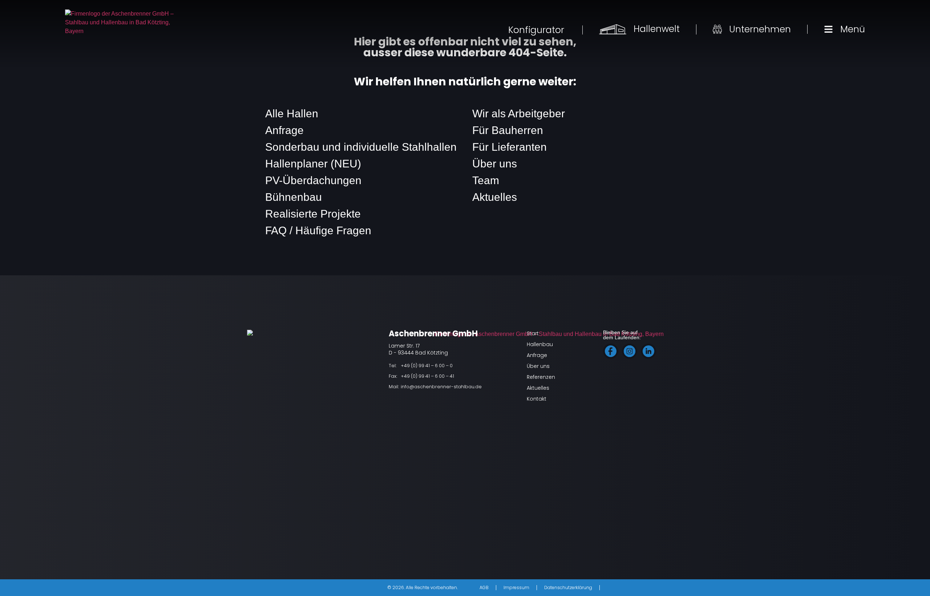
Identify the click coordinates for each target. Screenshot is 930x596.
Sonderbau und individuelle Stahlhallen (361, 147)
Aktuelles (494, 197)
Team (485, 180)
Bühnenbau (293, 197)
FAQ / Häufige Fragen (318, 230)
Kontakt (536, 398)
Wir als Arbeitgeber (518, 113)
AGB (484, 587)
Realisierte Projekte (313, 214)
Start (533, 333)
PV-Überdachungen (313, 180)
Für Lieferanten (509, 147)
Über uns (494, 164)
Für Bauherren (507, 130)
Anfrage (284, 130)
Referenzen (541, 377)
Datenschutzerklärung (568, 587)
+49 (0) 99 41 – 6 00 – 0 (427, 365)
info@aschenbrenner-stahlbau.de (441, 387)
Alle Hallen (291, 113)
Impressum (516, 587)
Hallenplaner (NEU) (313, 164)
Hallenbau (540, 344)
